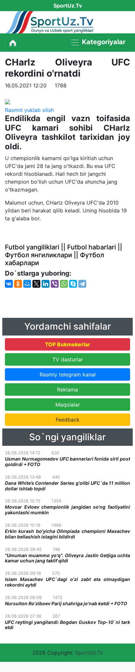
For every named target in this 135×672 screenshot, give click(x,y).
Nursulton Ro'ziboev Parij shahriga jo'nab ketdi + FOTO (66, 603)
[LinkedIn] (45, 284)
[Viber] (55, 284)
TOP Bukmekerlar (67, 344)
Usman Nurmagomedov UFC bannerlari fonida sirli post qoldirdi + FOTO (67, 461)
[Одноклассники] (18, 284)
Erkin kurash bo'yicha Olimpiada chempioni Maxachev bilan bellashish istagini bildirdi (67, 533)
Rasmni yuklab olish (29, 110)
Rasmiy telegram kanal (68, 374)
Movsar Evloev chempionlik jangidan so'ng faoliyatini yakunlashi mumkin (67, 509)
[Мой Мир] (27, 284)
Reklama (67, 389)
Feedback (68, 419)
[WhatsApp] (64, 284)
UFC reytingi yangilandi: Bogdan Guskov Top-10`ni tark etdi (67, 624)
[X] (36, 284)
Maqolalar (67, 404)
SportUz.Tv (89, 652)
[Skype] (73, 284)
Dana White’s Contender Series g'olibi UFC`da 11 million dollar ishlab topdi (67, 485)
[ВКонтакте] (9, 284)
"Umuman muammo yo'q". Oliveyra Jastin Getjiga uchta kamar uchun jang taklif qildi (67, 558)
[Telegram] (82, 284)
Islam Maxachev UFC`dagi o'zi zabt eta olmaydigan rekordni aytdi (67, 582)
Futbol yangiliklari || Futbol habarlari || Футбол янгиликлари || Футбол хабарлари (63, 255)
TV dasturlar (67, 359)
